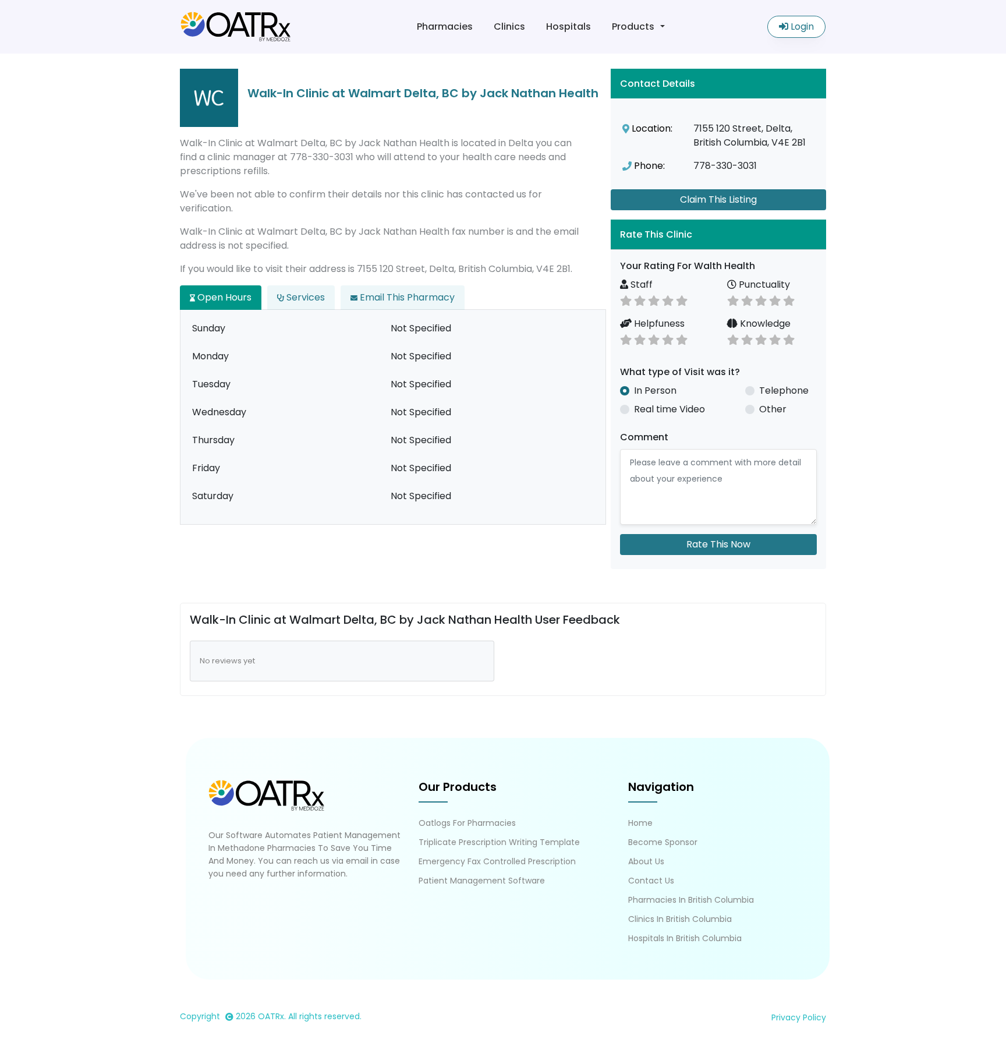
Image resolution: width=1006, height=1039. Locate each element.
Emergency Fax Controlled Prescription (497, 861)
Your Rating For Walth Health (687, 266)
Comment (644, 437)
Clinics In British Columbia (680, 919)
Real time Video (669, 409)
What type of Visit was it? (680, 372)
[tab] (718, 234)
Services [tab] (304, 297)
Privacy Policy (798, 1017)
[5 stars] (682, 300)
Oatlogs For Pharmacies (467, 823)
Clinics (509, 26)
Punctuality (763, 284)
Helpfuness (658, 323)
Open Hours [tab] (223, 297)
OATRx (271, 1016)
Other (773, 409)
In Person (655, 390)
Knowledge (764, 323)
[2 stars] (640, 300)
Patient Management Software (482, 880)
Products (633, 26)
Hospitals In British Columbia (685, 938)
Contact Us (651, 880)
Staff (640, 284)
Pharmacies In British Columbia (691, 900)
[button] (718, 234)
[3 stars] (654, 300)
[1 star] (626, 300)
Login (801, 26)
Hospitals (568, 26)
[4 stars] (668, 300)
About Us (646, 861)
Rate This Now (718, 544)
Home (640, 823)
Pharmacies (445, 26)
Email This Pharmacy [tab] (406, 297)
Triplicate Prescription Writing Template (499, 842)
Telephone (784, 390)
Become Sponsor (662, 842)
